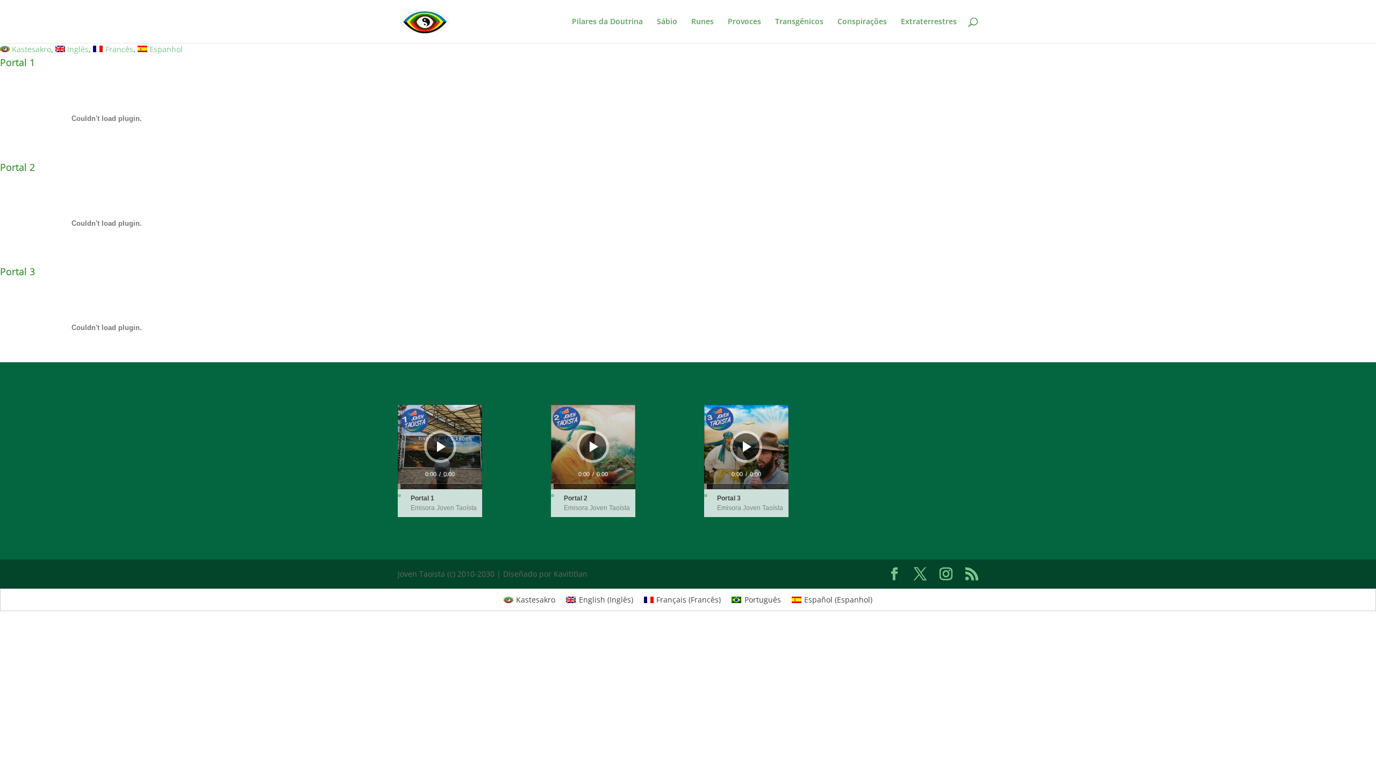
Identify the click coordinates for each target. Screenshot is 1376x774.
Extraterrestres (929, 22)
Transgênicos (799, 22)
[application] (440, 447)
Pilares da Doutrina (607, 22)
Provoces (744, 22)
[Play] (441, 446)
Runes (702, 22)
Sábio (667, 22)
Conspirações (862, 22)
